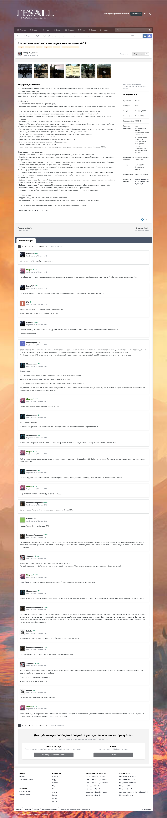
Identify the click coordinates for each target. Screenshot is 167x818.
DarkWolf (30, 254)
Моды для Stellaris (126, 795)
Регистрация (136, 14)
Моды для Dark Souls (127, 780)
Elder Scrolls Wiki (25, 791)
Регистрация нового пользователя (53, 755)
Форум (54, 780)
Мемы (82, 30)
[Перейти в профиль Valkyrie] (22, 520)
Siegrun (23, 371)
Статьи (58, 30)
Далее (41, 247)
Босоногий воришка (34, 503)
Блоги (54, 801)
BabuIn (29, 631)
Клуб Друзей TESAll (26, 780)
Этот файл (141, 30)
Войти (113, 755)
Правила (22, 776)
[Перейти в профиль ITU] (22, 303)
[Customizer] (145, 14)
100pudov (33, 53)
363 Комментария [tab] (26, 241)
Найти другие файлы (30, 55)
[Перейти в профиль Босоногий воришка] (22, 503)
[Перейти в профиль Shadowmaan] (22, 365)
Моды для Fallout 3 (93, 789)
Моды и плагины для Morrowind (97, 783)
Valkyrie (29, 519)
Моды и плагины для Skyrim (96, 776)
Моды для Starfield (93, 786)
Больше (105, 30)
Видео (93, 30)
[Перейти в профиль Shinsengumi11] (22, 343)
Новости (35, 30)
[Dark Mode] (150, 14)
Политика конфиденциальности (37, 815)
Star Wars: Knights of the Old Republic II (133, 792)
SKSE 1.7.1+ (38, 210)
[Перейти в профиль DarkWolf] (22, 254)
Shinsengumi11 (32, 342)
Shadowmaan (31, 364)
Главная (22, 30)
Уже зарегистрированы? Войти (116, 14)
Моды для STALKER (126, 786)
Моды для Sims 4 (125, 789)
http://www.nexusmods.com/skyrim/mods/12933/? (142, 181)
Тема (22, 815)
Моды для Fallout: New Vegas (96, 792)
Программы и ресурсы (127, 776)
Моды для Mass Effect (127, 783)
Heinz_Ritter (24, 582)
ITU (27, 302)
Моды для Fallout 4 (93, 795)
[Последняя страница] (46, 246)
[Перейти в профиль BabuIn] (22, 632)
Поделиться (124, 54)
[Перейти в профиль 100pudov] (20, 53)
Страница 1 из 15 (57, 247)
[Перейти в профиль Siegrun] (22, 271)
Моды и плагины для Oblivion (96, 780)
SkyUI (46, 210)
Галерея (70, 30)
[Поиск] (150, 30)
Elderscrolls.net (24, 795)
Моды (47, 30)
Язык (16, 815)
